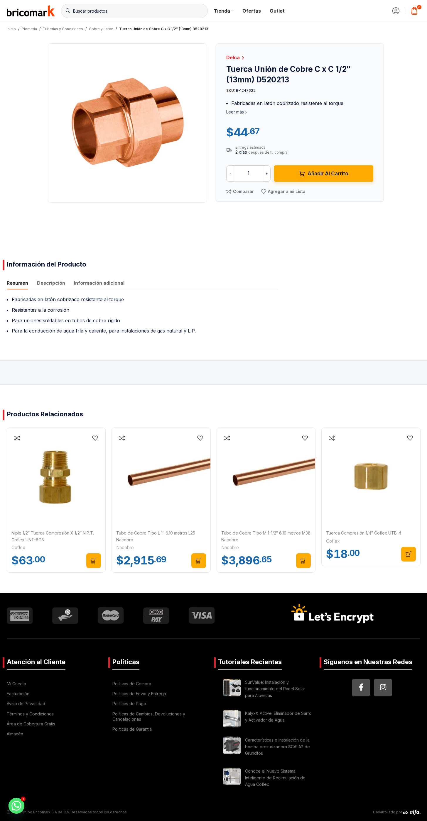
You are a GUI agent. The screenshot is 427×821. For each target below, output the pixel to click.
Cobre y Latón (101, 29)
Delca (233, 57)
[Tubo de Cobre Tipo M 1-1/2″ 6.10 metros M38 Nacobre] (266, 477)
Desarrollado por (388, 812)
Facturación (18, 693)
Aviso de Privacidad (26, 703)
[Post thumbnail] (232, 690)
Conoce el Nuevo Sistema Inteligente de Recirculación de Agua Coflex (275, 778)
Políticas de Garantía (132, 729)
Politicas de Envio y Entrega (139, 693)
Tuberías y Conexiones (63, 29)
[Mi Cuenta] (396, 11)
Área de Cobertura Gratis (31, 723)
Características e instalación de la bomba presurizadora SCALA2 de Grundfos (277, 746)
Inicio (11, 29)
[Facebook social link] (361, 687)
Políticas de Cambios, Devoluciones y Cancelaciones (148, 716)
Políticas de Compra (131, 683)
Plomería (29, 29)
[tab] (17, 283)
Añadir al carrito (328, 174)
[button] (93, 560)
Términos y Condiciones (30, 713)
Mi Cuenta (16, 683)
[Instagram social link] (383, 687)
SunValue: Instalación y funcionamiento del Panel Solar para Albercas (275, 689)
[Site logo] (31, 10)
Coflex (18, 547)
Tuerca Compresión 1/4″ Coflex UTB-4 (363, 532)
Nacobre (125, 547)
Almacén (15, 733)
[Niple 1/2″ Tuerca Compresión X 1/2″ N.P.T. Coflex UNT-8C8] (56, 477)
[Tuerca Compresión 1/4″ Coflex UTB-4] (371, 477)
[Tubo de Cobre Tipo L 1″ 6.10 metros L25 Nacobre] (161, 477)
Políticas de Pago (129, 703)
